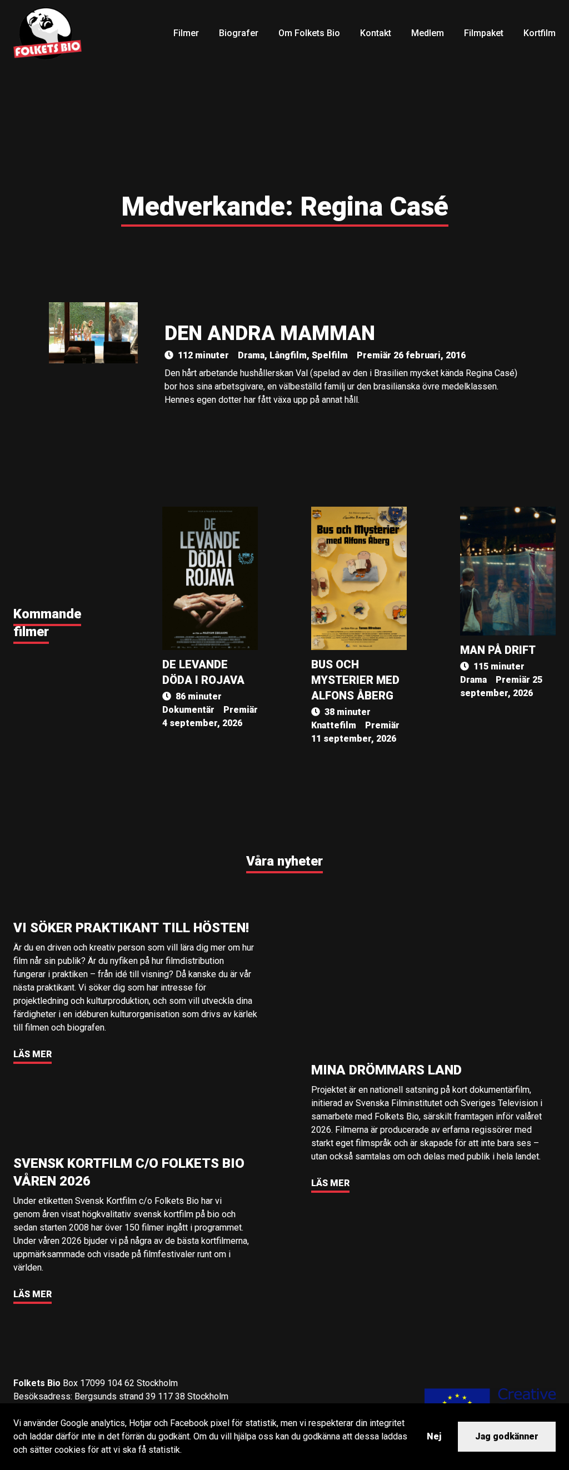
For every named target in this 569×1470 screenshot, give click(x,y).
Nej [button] (434, 1436)
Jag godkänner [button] (506, 1436)
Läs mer (32, 1054)
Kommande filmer (47, 622)
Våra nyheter (284, 861)
